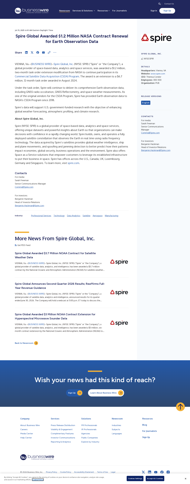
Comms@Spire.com (24, 187)
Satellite (86, 215)
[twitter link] (143, 472)
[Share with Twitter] (32, 52)
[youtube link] (155, 472)
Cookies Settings (135, 478)
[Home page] (32, 11)
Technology (59, 215)
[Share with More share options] (55, 52)
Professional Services (41, 215)
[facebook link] (162, 472)
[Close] (185, 479)
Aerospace (97, 215)
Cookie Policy (37, 480)
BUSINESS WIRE (41, 64)
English (145, 103)
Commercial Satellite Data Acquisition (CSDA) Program (47, 76)
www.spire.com (158, 73)
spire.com (73, 163)
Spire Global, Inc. (63, 64)
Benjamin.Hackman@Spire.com (29, 205)
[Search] (159, 4)
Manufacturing (111, 215)
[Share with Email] (43, 52)
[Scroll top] (180, 406)
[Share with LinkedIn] (26, 52)
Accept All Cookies (155, 478)
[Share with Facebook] (38, 52)
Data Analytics (73, 215)
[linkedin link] (149, 472)
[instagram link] (168, 472)
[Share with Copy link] (49, 52)
